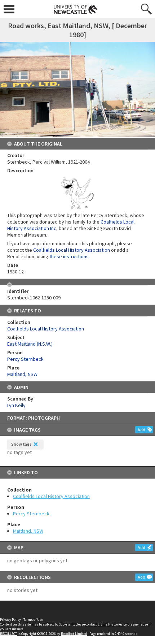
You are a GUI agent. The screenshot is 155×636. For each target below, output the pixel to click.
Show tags (21, 444)
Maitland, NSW (28, 531)
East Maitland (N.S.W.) (30, 344)
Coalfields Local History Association (51, 496)
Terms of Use (33, 619)
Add (141, 429)
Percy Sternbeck (31, 513)
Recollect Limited (74, 633)
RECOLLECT (8, 633)
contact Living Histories (104, 624)
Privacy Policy (10, 619)
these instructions (69, 256)
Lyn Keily (16, 405)
